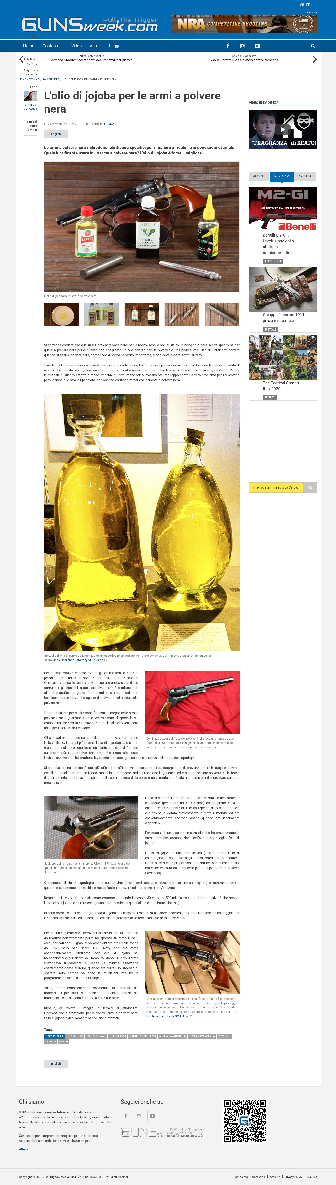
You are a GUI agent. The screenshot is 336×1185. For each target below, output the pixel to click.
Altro (94, 45)
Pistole (270, 329)
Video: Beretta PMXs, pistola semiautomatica (244, 60)
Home (28, 45)
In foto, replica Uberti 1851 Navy (169, 1016)
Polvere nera (54, 1036)
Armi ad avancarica (172, 1036)
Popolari (284, 176)
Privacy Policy (293, 1176)
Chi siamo (241, 1176)
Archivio (305, 176)
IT (307, 5)
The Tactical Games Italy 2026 (281, 385)
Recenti (259, 176)
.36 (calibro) (75, 1036)
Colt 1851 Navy (96, 1036)
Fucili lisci (273, 261)
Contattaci (259, 1176)
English (56, 134)
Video (76, 45)
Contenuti (51, 45)
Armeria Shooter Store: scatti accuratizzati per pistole (91, 60)
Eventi (270, 397)
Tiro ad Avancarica (202, 1036)
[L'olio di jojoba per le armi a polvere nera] (142, 226)
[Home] (90, 23)
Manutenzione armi (142, 1036)
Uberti (63, 1041)
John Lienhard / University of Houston (79, 660)
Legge (114, 45)
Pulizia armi (117, 1036)
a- (29, 50)
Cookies (311, 1176)
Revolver (224, 1036)
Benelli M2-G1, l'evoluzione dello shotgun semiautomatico (278, 244)
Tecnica (109, 123)
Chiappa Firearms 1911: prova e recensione (284, 317)
